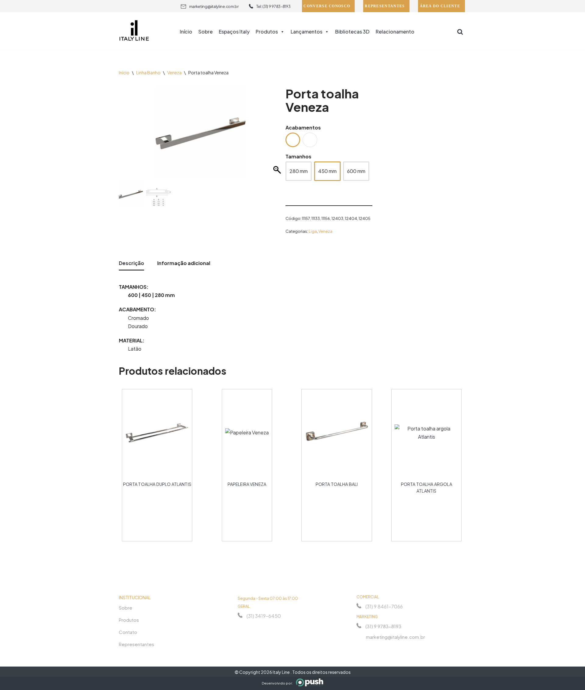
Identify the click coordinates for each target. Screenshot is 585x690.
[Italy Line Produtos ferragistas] (134, 31)
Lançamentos (306, 31)
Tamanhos (298, 156)
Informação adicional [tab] (183, 263)
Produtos (267, 31)
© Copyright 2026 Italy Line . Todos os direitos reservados (293, 672)
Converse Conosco (326, 6)
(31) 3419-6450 (263, 616)
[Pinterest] (393, 647)
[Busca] (460, 32)
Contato (128, 632)
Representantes (385, 6)
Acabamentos (303, 127)
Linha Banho (148, 72)
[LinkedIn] (382, 647)
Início (186, 31)
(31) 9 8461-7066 (384, 606)
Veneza (174, 72)
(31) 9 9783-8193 (383, 626)
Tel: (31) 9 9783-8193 (273, 6)
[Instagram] (360, 647)
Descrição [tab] (131, 263)
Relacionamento (395, 31)
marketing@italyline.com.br (214, 6)
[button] (277, 135)
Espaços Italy (234, 31)
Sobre (205, 31)
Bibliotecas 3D (352, 31)
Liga (313, 231)
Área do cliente (440, 6)
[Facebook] (371, 647)
